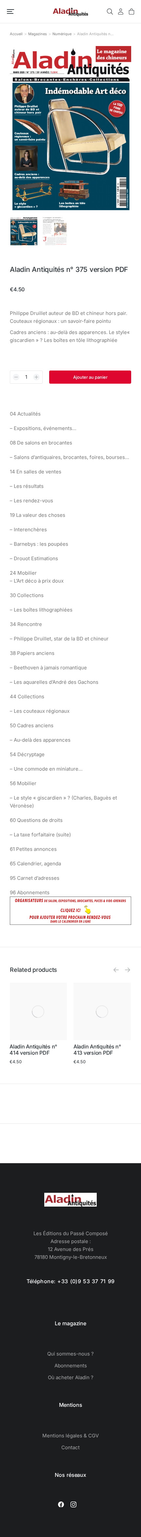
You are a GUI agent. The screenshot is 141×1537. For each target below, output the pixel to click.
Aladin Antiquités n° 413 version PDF (97, 1050)
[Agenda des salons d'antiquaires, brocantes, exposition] (70, 923)
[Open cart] (131, 11)
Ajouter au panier (90, 377)
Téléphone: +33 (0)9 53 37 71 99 (71, 1281)
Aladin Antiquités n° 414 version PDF (33, 1050)
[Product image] (38, 1011)
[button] (10, 11)
